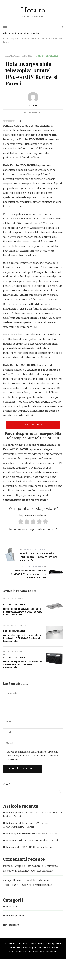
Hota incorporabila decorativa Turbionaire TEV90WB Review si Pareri (32, 814)
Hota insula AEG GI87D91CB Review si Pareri (27, 847)
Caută (6, 784)
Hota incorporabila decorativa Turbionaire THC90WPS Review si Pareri (27, 825)
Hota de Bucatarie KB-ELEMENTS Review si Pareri (30, 840)
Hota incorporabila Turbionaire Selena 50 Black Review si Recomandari (22, 664)
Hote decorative (12, 906)
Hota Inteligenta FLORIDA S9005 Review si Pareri (30, 833)
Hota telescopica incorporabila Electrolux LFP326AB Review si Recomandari (22, 638)
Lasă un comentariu (33, 112)
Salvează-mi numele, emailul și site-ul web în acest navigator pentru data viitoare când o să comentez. (32, 755)
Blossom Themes (18, 951)
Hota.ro (33, 10)
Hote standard (11, 924)
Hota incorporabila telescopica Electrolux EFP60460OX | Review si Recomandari (22, 611)
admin (33, 106)
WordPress (50, 951)
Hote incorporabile (47, 56)
